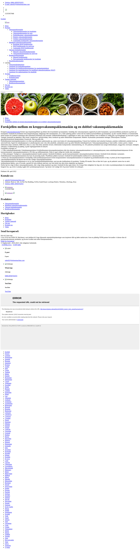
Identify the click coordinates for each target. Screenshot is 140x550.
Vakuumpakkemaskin (16, 29)
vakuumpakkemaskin (13, 132)
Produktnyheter (14, 77)
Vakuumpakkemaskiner (16, 81)
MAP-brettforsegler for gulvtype (23, 46)
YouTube (8, 291)
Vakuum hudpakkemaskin (17, 50)
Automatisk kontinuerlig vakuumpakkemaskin (28, 40)
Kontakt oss (9, 87)
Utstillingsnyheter (14, 76)
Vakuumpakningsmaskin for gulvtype (25, 53)
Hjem (7, 26)
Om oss (7, 85)
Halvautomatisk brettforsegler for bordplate (27, 59)
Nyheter (7, 74)
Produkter (8, 219)
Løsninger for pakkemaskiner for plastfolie (22, 72)
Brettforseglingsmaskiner (17, 83)
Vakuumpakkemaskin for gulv (23, 33)
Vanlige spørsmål (10, 79)
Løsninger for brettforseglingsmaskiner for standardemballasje (29, 68)
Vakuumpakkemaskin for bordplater (24, 31)
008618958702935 (11, 276)
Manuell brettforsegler (20, 57)
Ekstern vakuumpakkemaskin (22, 37)
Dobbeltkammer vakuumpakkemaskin (25, 35)
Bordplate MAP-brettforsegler (22, 44)
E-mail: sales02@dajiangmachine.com (17, 4)
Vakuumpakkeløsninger (16, 64)
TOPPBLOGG (7, 245)
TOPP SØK (17, 245)
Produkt (7, 28)
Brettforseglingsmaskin (16, 55)
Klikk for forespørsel (7, 241)
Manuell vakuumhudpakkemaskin (24, 52)
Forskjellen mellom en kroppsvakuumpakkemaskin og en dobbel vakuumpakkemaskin (33, 122)
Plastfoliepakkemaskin (16, 61)
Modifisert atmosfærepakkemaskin (20, 42)
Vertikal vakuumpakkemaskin (22, 39)
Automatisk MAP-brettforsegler (23, 48)
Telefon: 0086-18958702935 (14, 2)
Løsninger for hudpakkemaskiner (19, 66)
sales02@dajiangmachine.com (14, 180)
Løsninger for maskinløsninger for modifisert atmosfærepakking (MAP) (32, 70)
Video (7, 88)
